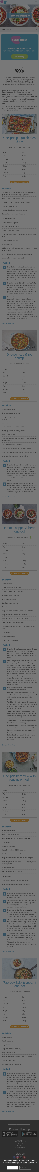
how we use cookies (24, 1164)
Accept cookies (12, 1167)
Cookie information (25, 1167)
